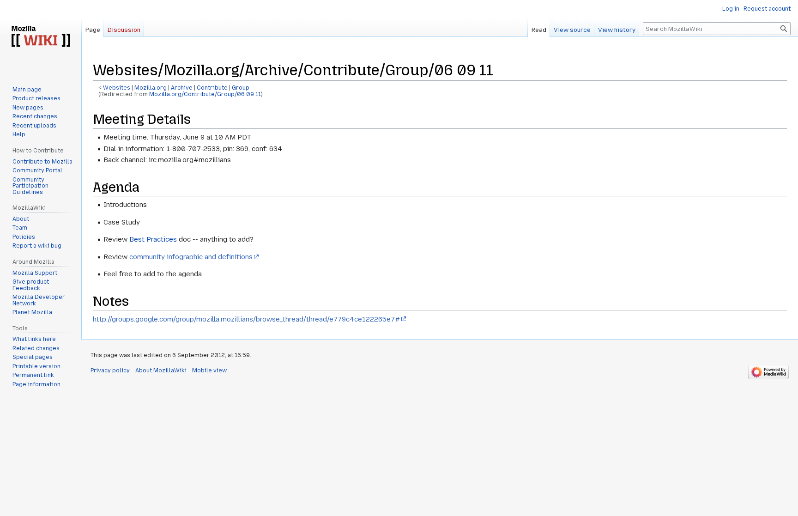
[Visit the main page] (41, 37)
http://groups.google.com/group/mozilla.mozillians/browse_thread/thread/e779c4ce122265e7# (246, 319)
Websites (116, 88)
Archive (182, 88)
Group (240, 88)
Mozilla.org (150, 88)
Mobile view (209, 370)
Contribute (212, 88)
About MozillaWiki (161, 370)
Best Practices (153, 239)
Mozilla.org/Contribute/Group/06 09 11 (205, 94)
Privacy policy (110, 370)
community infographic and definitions (191, 257)
